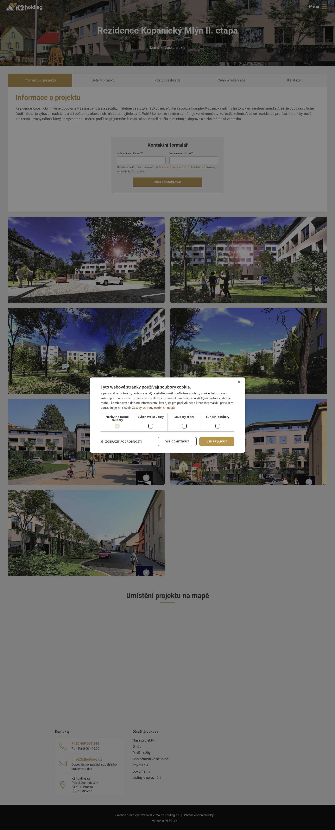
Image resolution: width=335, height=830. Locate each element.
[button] (121, 441)
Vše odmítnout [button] (177, 441)
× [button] (238, 381)
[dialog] (167, 415)
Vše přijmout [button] (217, 441)
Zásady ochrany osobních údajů (153, 407)
